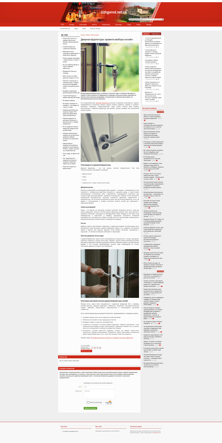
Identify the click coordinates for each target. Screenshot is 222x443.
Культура (118, 24)
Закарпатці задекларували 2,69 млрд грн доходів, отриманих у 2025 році (153, 336)
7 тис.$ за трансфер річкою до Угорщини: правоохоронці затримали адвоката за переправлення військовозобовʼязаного (153, 41)
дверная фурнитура (102, 103)
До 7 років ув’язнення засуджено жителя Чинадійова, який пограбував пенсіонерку (153, 152)
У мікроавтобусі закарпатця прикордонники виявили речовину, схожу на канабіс (152, 246)
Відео (76, 29)
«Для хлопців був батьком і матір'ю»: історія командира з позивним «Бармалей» (152, 116)
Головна (83, 35)
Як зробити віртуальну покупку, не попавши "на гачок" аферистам (112, 338)
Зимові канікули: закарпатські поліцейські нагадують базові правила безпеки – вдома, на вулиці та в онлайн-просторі (71, 147)
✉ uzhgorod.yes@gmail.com (70, 431)
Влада (71, 24)
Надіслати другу (86, 351)
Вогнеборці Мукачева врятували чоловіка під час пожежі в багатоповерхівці (153, 364)
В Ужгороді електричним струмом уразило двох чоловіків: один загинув (154, 350)
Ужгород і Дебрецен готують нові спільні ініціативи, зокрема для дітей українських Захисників (153, 229)
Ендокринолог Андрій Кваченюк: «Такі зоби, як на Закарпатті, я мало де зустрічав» (153, 276)
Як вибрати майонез (69, 100)
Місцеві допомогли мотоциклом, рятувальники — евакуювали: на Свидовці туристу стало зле (153, 194)
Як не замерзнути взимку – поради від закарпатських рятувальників (71, 128)
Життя (94, 24)
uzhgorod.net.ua (157, 432)
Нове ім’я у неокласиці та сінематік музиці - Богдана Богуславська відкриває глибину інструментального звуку (71, 84)
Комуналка (106, 24)
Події (129, 24)
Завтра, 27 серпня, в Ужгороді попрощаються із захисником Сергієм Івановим (152, 343)
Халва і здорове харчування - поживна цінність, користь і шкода (71, 59)
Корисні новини (95, 29)
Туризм (148, 24)
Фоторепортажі (65, 29)
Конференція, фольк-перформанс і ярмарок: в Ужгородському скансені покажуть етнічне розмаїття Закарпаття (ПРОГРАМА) (154, 301)
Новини (88, 35)
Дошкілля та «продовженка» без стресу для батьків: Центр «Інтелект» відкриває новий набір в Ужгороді (153, 96)
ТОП (62, 24)
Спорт (138, 24)
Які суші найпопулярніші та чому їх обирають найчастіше (71, 66)
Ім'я (80, 387)
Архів (84, 29)
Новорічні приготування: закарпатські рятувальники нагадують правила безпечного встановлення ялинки (71, 137)
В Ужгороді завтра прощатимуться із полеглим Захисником (152, 158)
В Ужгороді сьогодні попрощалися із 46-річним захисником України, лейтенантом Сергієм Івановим (154, 143)
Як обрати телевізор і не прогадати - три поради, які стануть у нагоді (71, 105)
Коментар (78, 391)
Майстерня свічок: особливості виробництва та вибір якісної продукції (71, 53)
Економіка (83, 24)
